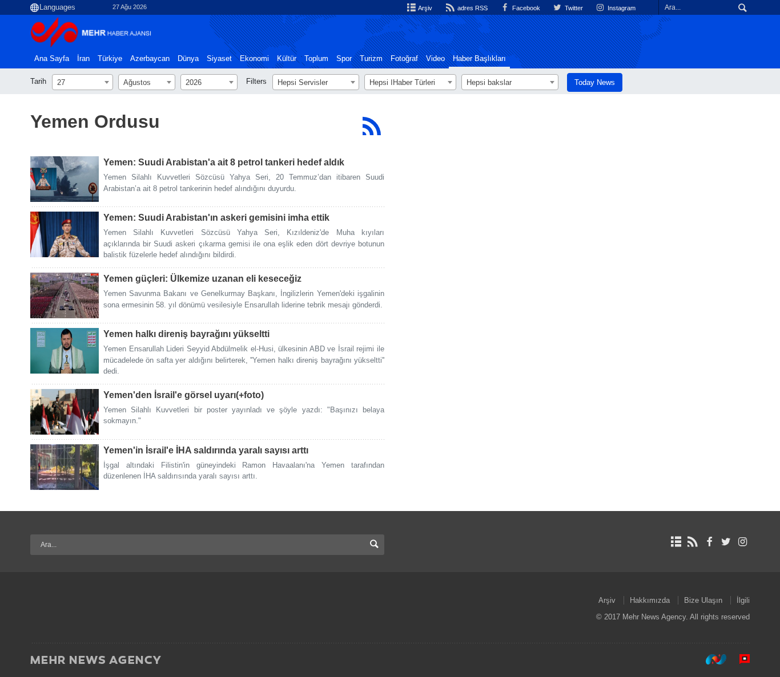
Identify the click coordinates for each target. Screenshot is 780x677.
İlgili (743, 600)
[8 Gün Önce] (64, 179)
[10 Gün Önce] (64, 234)
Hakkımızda (650, 600)
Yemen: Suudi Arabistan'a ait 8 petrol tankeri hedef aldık (223, 162)
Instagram (621, 8)
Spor (344, 59)
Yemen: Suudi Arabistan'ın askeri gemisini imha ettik (216, 217)
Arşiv (424, 8)
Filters (256, 81)
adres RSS (471, 8)
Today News (594, 82)
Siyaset (219, 59)
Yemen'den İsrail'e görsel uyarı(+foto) (183, 395)
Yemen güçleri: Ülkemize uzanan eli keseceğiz (202, 278)
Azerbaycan (150, 59)
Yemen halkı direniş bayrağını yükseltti (186, 334)
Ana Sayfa (51, 59)
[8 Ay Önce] (64, 295)
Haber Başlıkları (479, 59)
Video (435, 59)
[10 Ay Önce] (64, 351)
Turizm (371, 59)
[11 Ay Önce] (64, 412)
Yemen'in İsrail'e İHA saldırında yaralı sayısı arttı (205, 450)
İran (83, 59)
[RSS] (371, 126)
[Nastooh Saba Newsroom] (710, 659)
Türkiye (110, 59)
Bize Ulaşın (703, 600)
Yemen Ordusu (95, 121)
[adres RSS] (692, 542)
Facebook (525, 8)
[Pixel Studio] (739, 659)
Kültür (286, 59)
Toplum (316, 59)
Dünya (188, 59)
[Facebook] (709, 542)
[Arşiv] (676, 542)
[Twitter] (726, 542)
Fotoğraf (404, 59)
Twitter (573, 8)
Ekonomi (254, 59)
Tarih (38, 81)
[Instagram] (742, 542)
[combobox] (82, 82)
